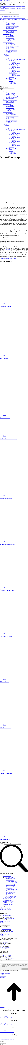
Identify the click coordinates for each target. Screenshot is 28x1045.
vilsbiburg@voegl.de (9, 958)
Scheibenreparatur (5, 728)
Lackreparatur (9, 888)
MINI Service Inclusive (8, 902)
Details (4, 303)
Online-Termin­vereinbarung (8, 439)
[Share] (2, 1043)
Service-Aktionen (5, 418)
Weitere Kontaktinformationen (7, 1017)
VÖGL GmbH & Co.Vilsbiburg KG (5, 948)
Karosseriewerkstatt (6, 636)
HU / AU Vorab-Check (11, 882)
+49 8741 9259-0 (6, 955)
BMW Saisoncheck (6, 839)
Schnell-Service (4, 682)
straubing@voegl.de (8, 931)
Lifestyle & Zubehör (6, 773)
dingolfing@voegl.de (9, 918)
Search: (2, 843)
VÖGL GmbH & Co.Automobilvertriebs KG (5, 908)
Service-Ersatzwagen (11, 896)
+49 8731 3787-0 (6, 915)
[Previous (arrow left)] (0, 1044)
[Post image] (10, 434)
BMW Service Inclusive (8, 901)
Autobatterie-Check (6, 498)
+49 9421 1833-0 (6, 929)
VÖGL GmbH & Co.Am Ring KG (5, 922)
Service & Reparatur (9, 877)
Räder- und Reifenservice (12, 890)
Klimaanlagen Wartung (7, 544)
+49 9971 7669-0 (6, 942)
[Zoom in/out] (5, 1043)
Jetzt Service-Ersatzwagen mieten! (8, 258)
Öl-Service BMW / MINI (7, 590)
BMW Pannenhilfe (5, 306)
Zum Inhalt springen (5, 0)
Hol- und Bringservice (11, 881)
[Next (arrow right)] (2, 1044)
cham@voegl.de (8, 944)
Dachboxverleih (10, 880)
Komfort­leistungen (7, 900)
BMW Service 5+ (5, 358)
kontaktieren (7, 249)
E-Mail (1, 960)
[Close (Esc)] (0, 1043)
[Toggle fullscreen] (3, 1043)
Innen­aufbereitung (10, 884)
